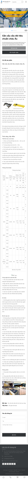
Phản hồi (17, 471)
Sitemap (21, 473)
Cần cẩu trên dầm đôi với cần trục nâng (17, 403)
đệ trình (14, 435)
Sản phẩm (15, 470)
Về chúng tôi (10, 470)
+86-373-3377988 (8, 456)
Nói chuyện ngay (14, 52)
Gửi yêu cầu (14, 48)
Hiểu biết (23, 470)
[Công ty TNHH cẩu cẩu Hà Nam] (5, 2)
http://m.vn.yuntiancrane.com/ (11, 461)
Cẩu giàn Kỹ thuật (12, 405)
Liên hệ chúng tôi (12, 471)
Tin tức (19, 470)
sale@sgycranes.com (9, 458)
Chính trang (5, 470)
